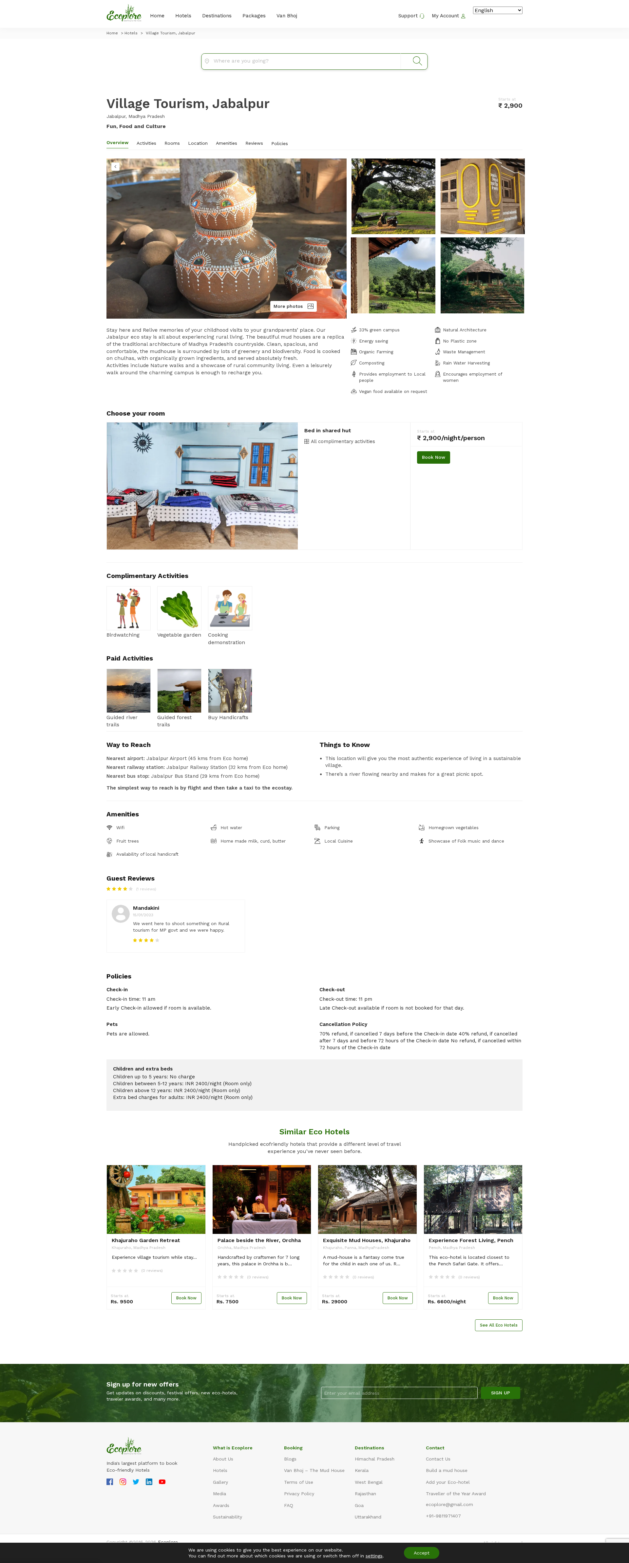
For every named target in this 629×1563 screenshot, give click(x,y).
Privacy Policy (299, 1493)
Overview (117, 142)
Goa (359, 1505)
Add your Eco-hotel (448, 1482)
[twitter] (136, 1483)
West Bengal (369, 1482)
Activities (146, 143)
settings (374, 1555)
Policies (279, 143)
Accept (421, 1552)
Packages (254, 16)
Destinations (217, 16)
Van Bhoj (286, 16)
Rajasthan (365, 1493)
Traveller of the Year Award (456, 1493)
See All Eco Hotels (499, 1325)
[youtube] (162, 1483)
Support (408, 16)
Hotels (183, 16)
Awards (221, 1505)
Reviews (254, 143)
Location (198, 143)
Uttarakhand (368, 1516)
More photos (288, 306)
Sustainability (227, 1516)
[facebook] (109, 1483)
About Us (223, 1458)
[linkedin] (149, 1483)
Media (219, 1493)
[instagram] (123, 1483)
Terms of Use (298, 1482)
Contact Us (438, 1458)
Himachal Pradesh (374, 1458)
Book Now (433, 457)
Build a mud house (446, 1470)
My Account (446, 16)
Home (157, 16)
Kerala (362, 1470)
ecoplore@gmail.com (449, 1504)
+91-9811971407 (443, 1515)
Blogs (290, 1458)
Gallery (220, 1482)
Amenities (226, 143)
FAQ (288, 1505)
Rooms (172, 143)
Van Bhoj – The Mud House (314, 1470)
